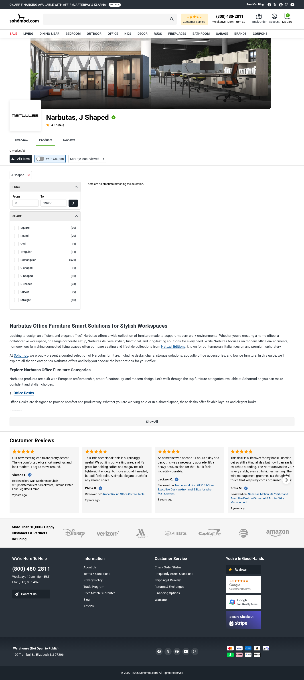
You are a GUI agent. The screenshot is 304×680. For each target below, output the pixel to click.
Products (46, 140)
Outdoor (94, 33)
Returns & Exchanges (169, 586)
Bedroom (73, 33)
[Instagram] (287, 4)
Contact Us (28, 594)
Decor (143, 33)
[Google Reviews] (243, 584)
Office (113, 33)
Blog (86, 599)
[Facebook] (269, 4)
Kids (127, 33)
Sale (13, 33)
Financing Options (167, 593)
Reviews (69, 140)
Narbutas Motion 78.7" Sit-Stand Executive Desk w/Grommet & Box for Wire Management (186, 489)
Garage (222, 33)
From (16, 196)
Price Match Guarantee (99, 593)
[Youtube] (292, 4)
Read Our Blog (255, 4)
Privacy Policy (93, 580)
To (42, 196)
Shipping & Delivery (168, 580)
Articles (88, 606)
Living (28, 33)
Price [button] (16, 186)
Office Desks (24, 393)
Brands (240, 33)
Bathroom (201, 33)
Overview (21, 140)
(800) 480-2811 (31, 569)
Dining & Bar (49, 33)
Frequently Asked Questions (174, 574)
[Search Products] (171, 19)
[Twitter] (275, 4)
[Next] (286, 480)
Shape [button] (17, 216)
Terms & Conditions (96, 574)
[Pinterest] (281, 4)
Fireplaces (177, 33)
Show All (152, 421)
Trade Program (93, 586)
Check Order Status (168, 567)
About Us (89, 567)
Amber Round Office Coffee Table (123, 494)
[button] (110, 19)
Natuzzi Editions (173, 347)
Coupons (260, 33)
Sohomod (21, 355)
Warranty (161, 599)
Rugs (158, 33)
